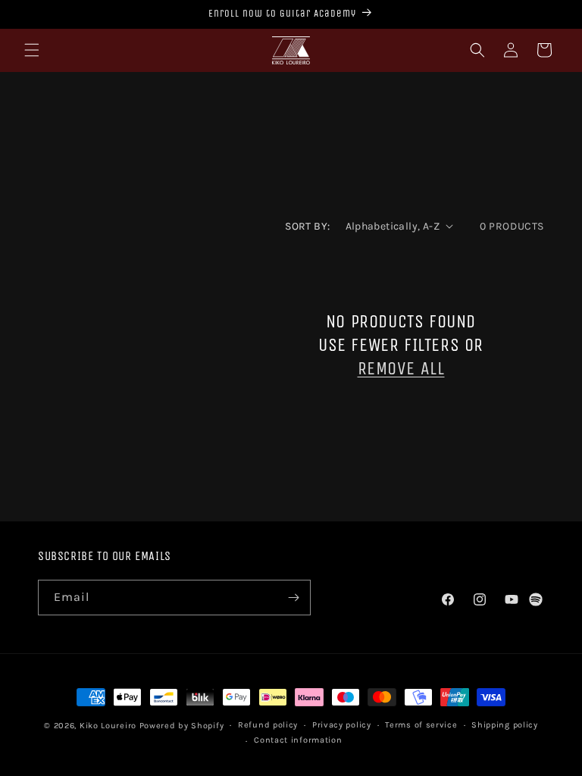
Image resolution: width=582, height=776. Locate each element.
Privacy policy (341, 725)
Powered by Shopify (181, 726)
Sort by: (307, 226)
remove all (401, 368)
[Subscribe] (293, 597)
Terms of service (421, 725)
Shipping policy (504, 725)
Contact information (298, 740)
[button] (31, 50)
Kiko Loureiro (108, 726)
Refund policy (268, 725)
